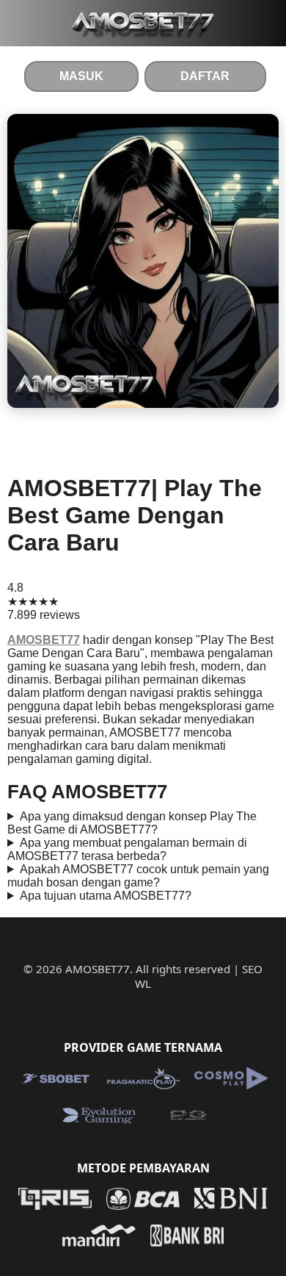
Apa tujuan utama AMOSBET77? (105, 895)
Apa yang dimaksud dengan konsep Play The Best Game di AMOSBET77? (132, 823)
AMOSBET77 (43, 640)
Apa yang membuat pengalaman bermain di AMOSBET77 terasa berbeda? (127, 849)
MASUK (81, 76)
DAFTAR (205, 76)
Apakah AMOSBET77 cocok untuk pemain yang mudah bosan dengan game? (138, 876)
